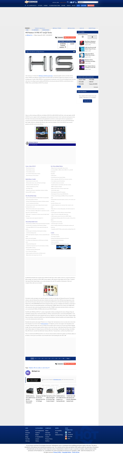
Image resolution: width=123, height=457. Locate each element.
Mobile (37, 434)
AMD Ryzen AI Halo (71, 28)
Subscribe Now (87, 101)
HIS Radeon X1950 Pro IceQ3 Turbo (46, 75)
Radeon (31, 367)
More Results (96, 87)
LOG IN (54, 2)
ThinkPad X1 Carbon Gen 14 (40, 28)
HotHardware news (57, 379)
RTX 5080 (91, 79)
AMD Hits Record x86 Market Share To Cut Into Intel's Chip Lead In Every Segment (90, 48)
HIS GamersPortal (44, 323)
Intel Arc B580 (82, 79)
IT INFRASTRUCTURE (54, 5)
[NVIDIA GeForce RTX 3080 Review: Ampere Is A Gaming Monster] (60, 390)
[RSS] (76, 2)
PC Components (39, 430)
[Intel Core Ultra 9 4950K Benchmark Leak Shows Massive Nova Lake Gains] (81, 55)
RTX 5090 (81, 81)
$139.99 (72, 43)
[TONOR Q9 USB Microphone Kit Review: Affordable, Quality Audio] (70, 390)
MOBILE (46, 5)
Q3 (44, 367)
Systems (37, 432)
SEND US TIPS (63, 2)
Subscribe (83, 5)
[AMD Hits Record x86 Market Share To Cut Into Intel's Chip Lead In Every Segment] (81, 49)
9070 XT (91, 81)
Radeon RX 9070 (93, 84)
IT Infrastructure (39, 436)
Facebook (70, 434)
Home (26, 430)
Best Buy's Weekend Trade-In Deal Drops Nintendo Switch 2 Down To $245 (90, 42)
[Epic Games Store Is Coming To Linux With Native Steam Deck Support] (81, 67)
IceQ (46, 367)
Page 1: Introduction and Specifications (35, 51)
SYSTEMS (40, 5)
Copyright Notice (66, 452)
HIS (35, 367)
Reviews (27, 432)
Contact (47, 436)
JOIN (58, 2)
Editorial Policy (59, 434)
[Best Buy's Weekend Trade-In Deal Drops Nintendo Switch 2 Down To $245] (81, 43)
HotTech (47, 441)
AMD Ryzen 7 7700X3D (57, 28)
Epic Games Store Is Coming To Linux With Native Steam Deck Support (90, 66)
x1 (41, 367)
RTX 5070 (81, 84)
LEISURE (63, 5)
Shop (78, 5)
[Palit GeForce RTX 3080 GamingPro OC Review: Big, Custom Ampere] (50, 390)
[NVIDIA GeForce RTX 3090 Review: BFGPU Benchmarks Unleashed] (30, 390)
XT (49, 367)
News (26, 434)
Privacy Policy (48, 438)
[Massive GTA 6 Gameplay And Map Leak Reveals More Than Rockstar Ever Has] (81, 61)
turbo (39, 367)
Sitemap (27, 441)
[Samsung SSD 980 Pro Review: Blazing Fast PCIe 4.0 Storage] (40, 390)
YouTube (70, 436)
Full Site (27, 438)
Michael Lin (36, 371)
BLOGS (73, 5)
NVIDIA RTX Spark (92, 28)
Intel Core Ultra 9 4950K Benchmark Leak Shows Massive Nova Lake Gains (90, 54)
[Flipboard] (74, 2)
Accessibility (58, 430)
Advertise (47, 432)
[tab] (83, 37)
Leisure (37, 438)
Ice (37, 367)
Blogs (26, 436)
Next (68, 358)
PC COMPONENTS (31, 5)
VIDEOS (69, 5)
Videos (37, 441)
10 (63, 358)
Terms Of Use (75, 452)
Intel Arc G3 (82, 28)
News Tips (48, 434)
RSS (69, 438)
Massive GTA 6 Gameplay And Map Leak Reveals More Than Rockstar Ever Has (90, 60)
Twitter (69, 432)
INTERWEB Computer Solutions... (63, 45)
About (46, 430)
